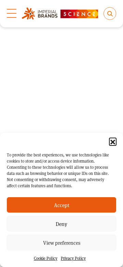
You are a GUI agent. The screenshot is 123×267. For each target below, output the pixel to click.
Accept (61, 205)
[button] (112, 141)
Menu (11, 13)
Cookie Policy (45, 258)
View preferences (61, 242)
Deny (61, 223)
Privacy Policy (73, 258)
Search (110, 13)
